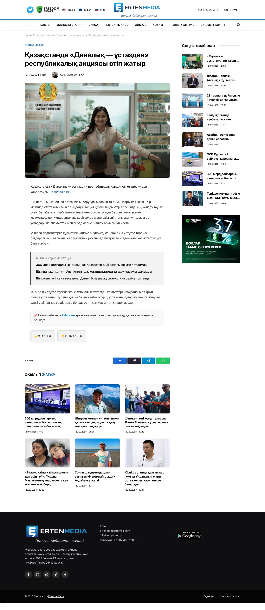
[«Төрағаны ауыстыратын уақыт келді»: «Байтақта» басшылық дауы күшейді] (192, 61)
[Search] (238, 25)
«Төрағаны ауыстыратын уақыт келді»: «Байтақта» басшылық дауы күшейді (221, 58)
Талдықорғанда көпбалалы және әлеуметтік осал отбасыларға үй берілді (219, 117)
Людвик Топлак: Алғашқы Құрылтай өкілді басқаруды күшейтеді (221, 78)
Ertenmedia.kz (56, 596)
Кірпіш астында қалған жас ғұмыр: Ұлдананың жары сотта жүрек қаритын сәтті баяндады (144, 478)
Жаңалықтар (68, 24)
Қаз (226, 9)
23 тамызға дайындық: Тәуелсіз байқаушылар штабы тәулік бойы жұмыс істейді (223, 98)
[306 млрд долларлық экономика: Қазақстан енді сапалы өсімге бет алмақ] (47, 398)
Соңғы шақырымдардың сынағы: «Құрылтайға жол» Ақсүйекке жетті (95, 476)
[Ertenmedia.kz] (137, 9)
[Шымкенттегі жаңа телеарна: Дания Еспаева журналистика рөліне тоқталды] (147, 398)
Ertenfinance (117, 24)
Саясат (94, 24)
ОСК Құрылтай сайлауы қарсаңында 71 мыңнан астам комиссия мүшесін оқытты (222, 156)
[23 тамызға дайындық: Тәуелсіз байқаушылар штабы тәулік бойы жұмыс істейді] (192, 100)
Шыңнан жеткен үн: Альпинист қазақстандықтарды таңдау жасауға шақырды (94, 271)
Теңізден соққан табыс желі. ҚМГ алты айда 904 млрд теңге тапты (223, 196)
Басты (45, 24)
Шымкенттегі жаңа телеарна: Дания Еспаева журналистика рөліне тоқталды (93, 278)
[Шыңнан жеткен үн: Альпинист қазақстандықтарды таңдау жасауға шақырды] (97, 398)
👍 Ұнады (43, 336)
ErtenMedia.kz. (60, 192)
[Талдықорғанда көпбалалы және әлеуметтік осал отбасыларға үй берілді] (192, 120)
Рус (234, 9)
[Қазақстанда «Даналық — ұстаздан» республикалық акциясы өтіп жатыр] (97, 130)
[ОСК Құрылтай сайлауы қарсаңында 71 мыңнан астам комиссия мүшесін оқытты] (192, 159)
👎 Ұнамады (71, 336)
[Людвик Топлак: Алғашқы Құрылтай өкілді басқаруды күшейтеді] (192, 80)
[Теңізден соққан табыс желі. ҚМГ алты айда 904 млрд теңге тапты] (192, 198)
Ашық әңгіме (183, 24)
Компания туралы (229, 596)
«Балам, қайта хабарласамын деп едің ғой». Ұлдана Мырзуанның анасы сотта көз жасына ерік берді (46, 478)
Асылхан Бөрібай (72, 74)
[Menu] (27, 25)
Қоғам (157, 24)
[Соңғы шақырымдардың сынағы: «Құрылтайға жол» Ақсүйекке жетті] (97, 453)
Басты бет (30, 35)
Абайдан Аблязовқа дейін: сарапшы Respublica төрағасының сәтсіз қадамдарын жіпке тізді (221, 137)
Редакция (209, 596)
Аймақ (140, 24)
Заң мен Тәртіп (213, 24)
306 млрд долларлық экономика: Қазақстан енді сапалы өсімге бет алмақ (91, 265)
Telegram (68, 315)
